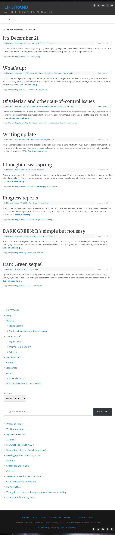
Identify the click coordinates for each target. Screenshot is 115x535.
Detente (10, 460)
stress (44, 90)
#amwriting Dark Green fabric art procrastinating (39, 123)
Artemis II (11, 439)
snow (49, 186)
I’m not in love (13, 486)
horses (67, 123)
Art (33, 43)
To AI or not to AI (15, 429)
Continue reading (29, 84)
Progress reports (20, 198)
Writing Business (67, 106)
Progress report (14, 423)
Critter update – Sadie (17, 465)
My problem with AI (16, 434)
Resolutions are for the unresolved (24, 476)
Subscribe (102, 411)
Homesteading (53, 106)
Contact (10, 362)
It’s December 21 (21, 38)
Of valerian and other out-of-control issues (49, 101)
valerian (74, 123)
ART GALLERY (13, 357)
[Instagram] (102, 6)
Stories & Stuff (13, 336)
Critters (33, 106)
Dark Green (40, 43)
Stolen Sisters (16, 325)
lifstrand (9, 43)
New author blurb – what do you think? (26, 450)
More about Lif (16, 378)
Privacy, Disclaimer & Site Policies (23, 383)
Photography (51, 43)
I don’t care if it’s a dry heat (20, 497)
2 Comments (103, 106)
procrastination (35, 286)
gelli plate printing (45, 219)
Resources (11, 367)
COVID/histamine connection (21, 481)
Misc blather (44, 203)
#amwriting (13, 56)
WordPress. (72, 527)
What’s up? (15, 68)
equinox (32, 186)
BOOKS (10, 320)
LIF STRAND (16, 7)
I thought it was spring (27, 165)
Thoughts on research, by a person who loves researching (36, 491)
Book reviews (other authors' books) (28, 331)
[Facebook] (94, 6)
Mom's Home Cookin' (20, 346)
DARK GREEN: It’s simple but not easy (44, 231)
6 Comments (103, 73)
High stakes (15, 341)
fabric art (33, 90)
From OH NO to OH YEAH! (20, 444)
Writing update (19, 134)
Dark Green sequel (23, 264)
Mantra (62, 527)
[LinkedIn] (111, 6)
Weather (40, 170)
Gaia (39, 90)
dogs (61, 123)
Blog (8, 315)
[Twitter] (98, 6)
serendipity (41, 186)
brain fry (22, 252)
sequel (40, 252)
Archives (8, 393)
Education (49, 73)
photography (34, 56)
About (9, 373)
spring (54, 186)
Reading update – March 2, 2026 (23, 455)
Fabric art (58, 73)
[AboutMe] (107, 6)
